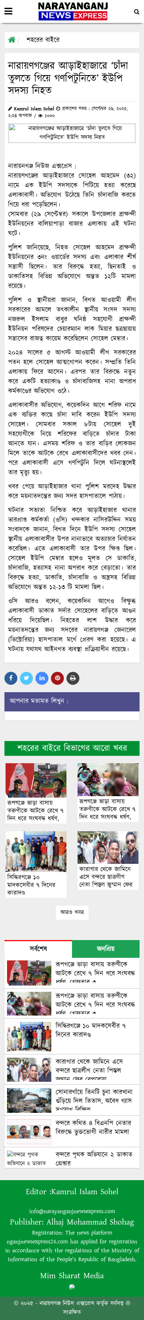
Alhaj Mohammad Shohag (90, 1222)
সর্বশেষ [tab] (38, 949)
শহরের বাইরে (43, 40)
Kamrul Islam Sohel (85, 1192)
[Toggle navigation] (8, 11)
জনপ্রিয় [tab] (105, 949)
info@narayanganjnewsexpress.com (72, 1211)
